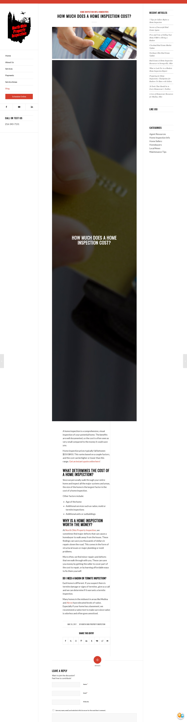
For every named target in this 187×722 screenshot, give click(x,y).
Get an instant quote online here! (84, 461)
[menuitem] (19, 56)
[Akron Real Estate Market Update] (185, 361)
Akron (70, 602)
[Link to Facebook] (6, 107)
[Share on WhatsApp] (75, 641)
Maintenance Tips (157, 152)
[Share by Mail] (107, 641)
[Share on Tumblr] (91, 641)
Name (85, 684)
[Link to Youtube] (19, 107)
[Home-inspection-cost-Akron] (94, 43)
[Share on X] (70, 641)
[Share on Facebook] (65, 641)
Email (85, 693)
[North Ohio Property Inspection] (19, 27)
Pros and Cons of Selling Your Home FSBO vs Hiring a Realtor (160, 37)
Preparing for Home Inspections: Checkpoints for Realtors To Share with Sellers (160, 79)
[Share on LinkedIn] (86, 641)
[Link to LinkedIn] (31, 107)
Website (86, 701)
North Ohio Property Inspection (81, 530)
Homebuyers (103, 11)
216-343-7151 (12, 124)
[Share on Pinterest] (81, 641)
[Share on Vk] (96, 641)
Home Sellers (155, 141)
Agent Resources (157, 134)
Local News (154, 148)
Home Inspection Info (89, 11)
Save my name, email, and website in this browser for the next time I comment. (81, 710)
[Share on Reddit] (102, 641)
